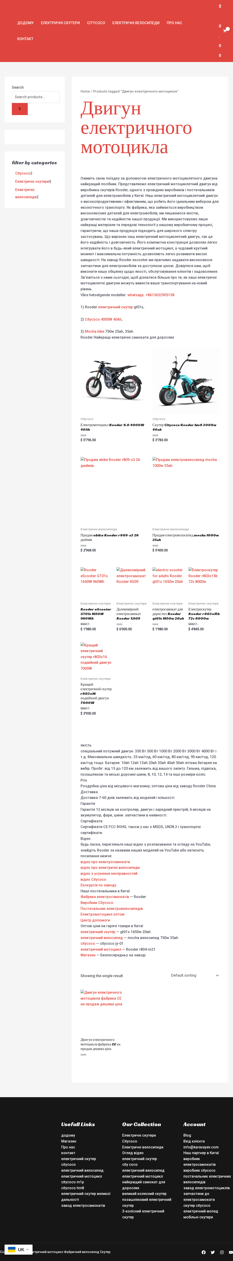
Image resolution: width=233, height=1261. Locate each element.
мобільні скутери (198, 1217)
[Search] (20, 109)
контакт (25, 39)
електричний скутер (115, 307)
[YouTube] (231, 1252)
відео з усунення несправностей (109, 873)
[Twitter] (213, 1252)
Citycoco (96, 23)
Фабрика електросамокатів (105, 897)
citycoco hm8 (72, 1188)
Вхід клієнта (194, 1141)
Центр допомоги (95, 920)
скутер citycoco (196, 1205)
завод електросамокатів (83, 1205)
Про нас (174, 23)
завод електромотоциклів (206, 1188)
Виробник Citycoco (97, 903)
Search (18, 87)
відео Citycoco (93, 879)
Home (85, 91)
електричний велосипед (102, 938)
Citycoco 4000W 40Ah (103, 319)
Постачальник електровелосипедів (112, 908)
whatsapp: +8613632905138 (150, 295)
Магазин (88, 955)
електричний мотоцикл (101, 949)
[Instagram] (222, 1252)
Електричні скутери (60, 23)
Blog (187, 1135)
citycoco (88, 943)
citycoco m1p (72, 1182)
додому (25, 23)
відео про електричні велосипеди (110, 867)
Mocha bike (94, 331)
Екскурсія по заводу (98, 885)
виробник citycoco (199, 1170)
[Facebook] (204, 1252)
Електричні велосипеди (136, 23)
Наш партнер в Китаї (201, 1153)
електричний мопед (200, 1211)
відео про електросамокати (105, 862)
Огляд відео (133, 1153)
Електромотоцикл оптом (102, 914)
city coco (130, 1164)
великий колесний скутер (144, 1194)
